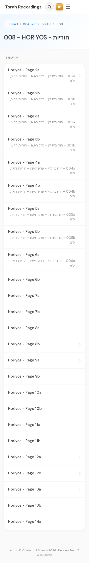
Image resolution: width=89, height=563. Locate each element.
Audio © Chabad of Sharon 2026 (33, 550)
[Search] (49, 6)
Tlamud (12, 24)
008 (59, 24)
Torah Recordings (23, 7)
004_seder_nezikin (37, 24)
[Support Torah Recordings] (59, 7)
